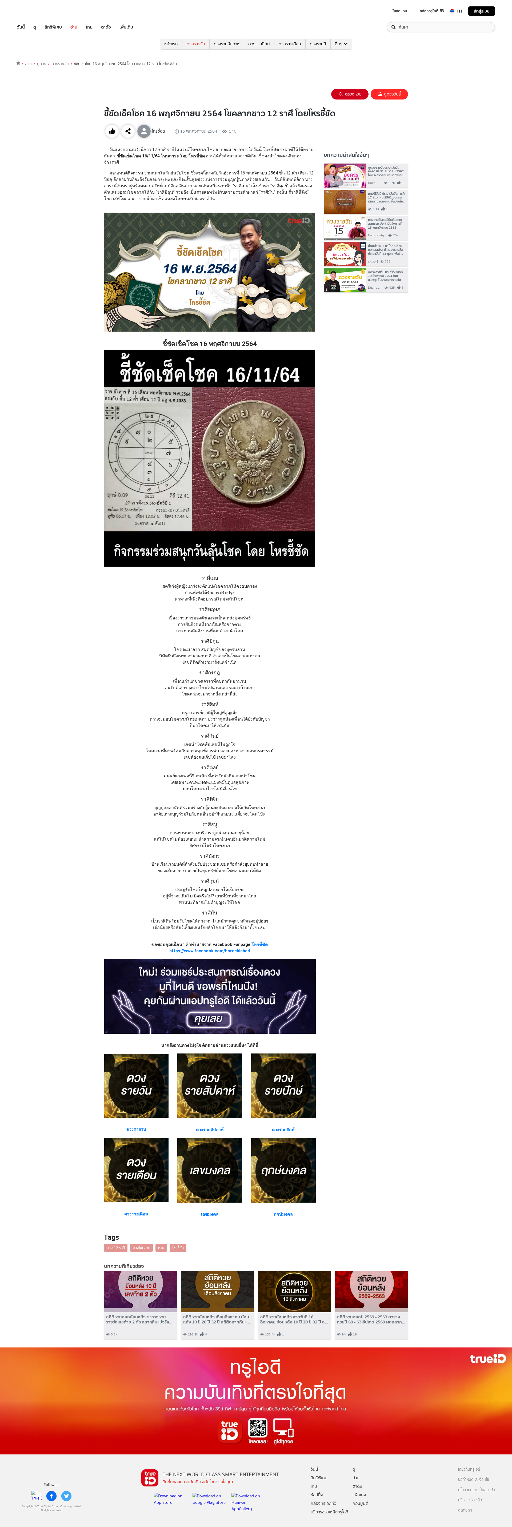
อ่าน (73, 27)
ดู (34, 27)
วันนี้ (21, 27)
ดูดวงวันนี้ (392, 94)
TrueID (33, 11)
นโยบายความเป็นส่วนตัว (476, 1490)
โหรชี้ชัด (259, 944)
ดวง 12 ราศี (116, 1247)
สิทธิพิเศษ (53, 27)
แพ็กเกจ (359, 1495)
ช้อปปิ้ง (317, 1495)
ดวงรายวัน (196, 44)
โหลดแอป (400, 11)
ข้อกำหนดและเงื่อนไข (473, 1479)
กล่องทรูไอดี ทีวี (432, 11)
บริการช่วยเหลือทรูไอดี (329, 1512)
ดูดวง (41, 64)
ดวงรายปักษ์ (259, 44)
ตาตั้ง (106, 27)
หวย (161, 1247)
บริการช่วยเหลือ (470, 1500)
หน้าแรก (171, 44)
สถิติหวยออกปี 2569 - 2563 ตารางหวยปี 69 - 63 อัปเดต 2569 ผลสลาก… (371, 1319)
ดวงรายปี (318, 44)
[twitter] (66, 1496)
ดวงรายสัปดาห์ (226, 44)
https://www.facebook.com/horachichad (209, 950)
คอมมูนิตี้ (360, 1503)
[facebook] (51, 1496)
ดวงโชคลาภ (141, 1247)
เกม (89, 27)
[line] (36, 1496)
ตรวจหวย (353, 94)
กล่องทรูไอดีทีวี (323, 1503)
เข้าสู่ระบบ (481, 11)
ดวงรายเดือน (290, 44)
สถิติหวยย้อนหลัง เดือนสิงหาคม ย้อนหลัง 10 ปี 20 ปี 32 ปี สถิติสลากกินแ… (216, 1319)
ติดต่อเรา (465, 1510)
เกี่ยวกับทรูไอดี (469, 1469)
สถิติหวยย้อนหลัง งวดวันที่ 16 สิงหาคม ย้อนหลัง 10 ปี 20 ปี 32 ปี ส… (294, 1319)
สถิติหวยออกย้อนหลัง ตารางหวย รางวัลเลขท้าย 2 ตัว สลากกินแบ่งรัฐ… (139, 1319)
